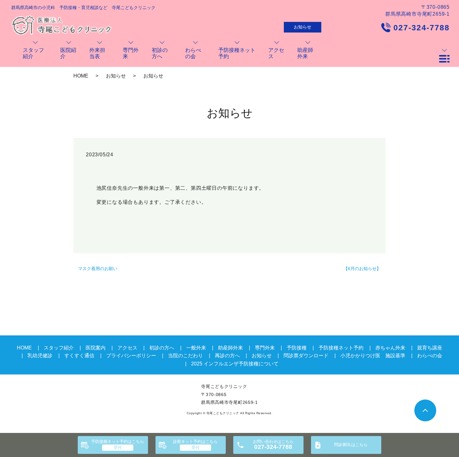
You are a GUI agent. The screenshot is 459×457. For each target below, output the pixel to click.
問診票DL (351, 444)
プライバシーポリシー (131, 355)
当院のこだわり (185, 355)
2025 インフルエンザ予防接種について (235, 363)
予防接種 (297, 347)
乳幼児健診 (39, 355)
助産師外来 (230, 347)
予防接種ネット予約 (117, 441)
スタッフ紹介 (59, 347)
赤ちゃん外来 (390, 347)
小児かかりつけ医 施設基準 (372, 355)
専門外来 (265, 347)
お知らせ (302, 26)
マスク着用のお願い (97, 268)
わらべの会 (429, 355)
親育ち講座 (429, 347)
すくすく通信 (79, 355)
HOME (80, 75)
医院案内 (96, 347)
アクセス (127, 347)
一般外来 (196, 347)
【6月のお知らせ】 (362, 268)
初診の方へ (161, 347)
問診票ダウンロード (306, 355)
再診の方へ (227, 355)
